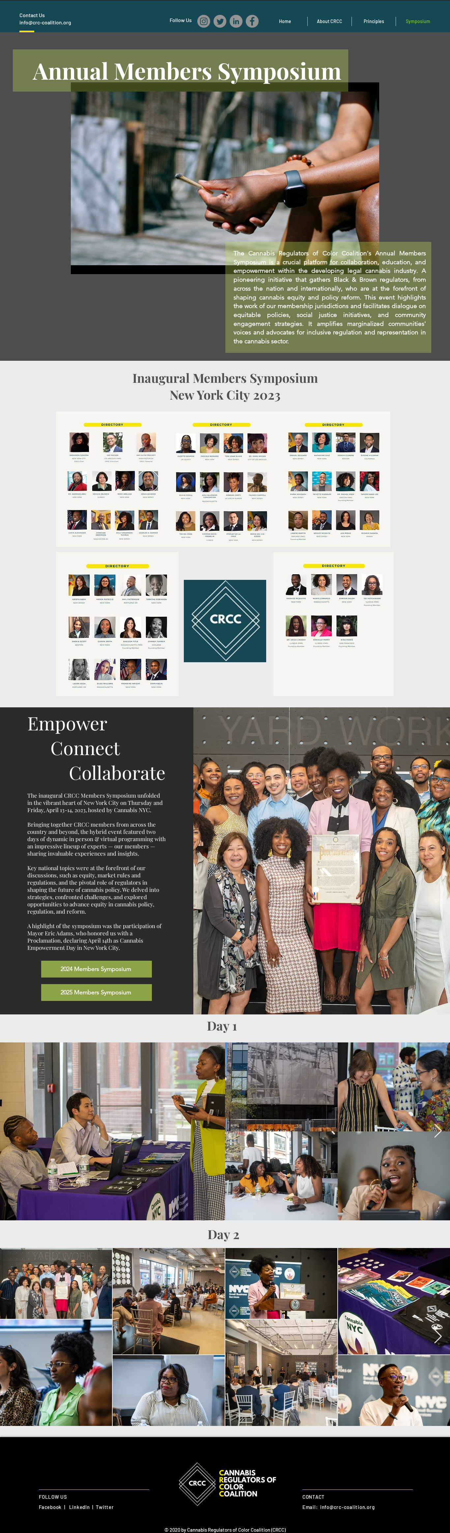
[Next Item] (438, 1131)
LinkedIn (79, 1507)
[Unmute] (90, 265)
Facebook (50, 1507)
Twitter (105, 1507)
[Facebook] (252, 21)
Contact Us (32, 15)
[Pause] (79, 265)
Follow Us (181, 20)
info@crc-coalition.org (45, 22)
